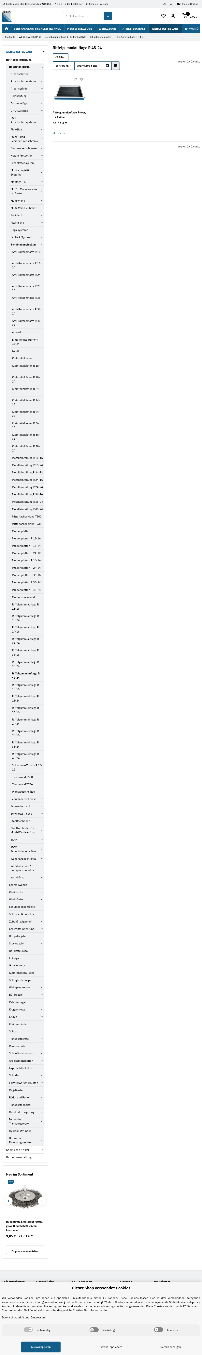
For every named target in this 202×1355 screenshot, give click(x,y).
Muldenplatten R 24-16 (26, 560)
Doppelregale (17, 936)
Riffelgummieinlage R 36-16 (25, 733)
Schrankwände (18, 885)
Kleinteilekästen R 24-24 (26, 414)
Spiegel (13, 1031)
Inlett (15, 351)
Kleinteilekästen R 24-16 (26, 402)
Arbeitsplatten (20, 74)
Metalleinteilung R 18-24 (27, 465)
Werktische (16, 892)
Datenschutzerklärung (15, 1317)
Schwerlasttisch (21, 806)
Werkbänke (17, 877)
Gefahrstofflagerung (21, 1112)
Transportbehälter (20, 1105)
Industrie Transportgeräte (19, 1121)
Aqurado (17, 332)
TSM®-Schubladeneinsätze (23, 849)
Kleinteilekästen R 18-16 (26, 368)
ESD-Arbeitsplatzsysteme (23, 120)
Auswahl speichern (110, 1347)
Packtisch (16, 215)
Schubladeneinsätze (23, 244)
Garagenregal (17, 965)
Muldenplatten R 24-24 (26, 567)
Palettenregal (17, 1002)
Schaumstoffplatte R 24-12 (27, 767)
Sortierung (62, 65)
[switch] (28, 1329)
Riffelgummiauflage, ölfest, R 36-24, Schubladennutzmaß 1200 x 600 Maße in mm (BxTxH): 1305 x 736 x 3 (69, 115)
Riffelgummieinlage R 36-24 (25, 744)
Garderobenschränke (24, 148)
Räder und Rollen (19, 1097)
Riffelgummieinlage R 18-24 (25, 698)
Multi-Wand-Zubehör (23, 208)
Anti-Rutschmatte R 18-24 (27, 265)
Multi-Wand (18, 200)
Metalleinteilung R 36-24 (27, 501)
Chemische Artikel (17, 1150)
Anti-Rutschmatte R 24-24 (27, 288)
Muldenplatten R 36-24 (26, 582)
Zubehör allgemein (20, 921)
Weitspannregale (19, 987)
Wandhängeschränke (23, 858)
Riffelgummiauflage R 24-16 (25, 629)
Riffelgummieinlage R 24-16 (25, 710)
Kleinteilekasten (22, 358)
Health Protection (22, 155)
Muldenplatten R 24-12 (26, 553)
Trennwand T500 (22, 777)
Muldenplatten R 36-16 (26, 575)
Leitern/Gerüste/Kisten (23, 1083)
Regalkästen (16, 1090)
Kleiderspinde (18, 1024)
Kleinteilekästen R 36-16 (26, 425)
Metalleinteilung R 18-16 (27, 458)
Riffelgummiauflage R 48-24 (26, 675)
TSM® (14, 839)
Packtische (17, 222)
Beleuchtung (18, 96)
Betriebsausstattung (18, 1157)
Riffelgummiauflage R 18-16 (25, 606)
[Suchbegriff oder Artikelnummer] (108, 16)
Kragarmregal (17, 1009)
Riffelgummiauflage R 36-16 (25, 652)
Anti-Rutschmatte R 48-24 (27, 323)
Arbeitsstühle (19, 88)
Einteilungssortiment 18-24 (25, 342)
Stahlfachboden (20, 821)
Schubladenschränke (23, 799)
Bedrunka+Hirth (19, 67)
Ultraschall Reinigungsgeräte (20, 1140)
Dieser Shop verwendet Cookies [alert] (101, 1288)
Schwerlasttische (21, 813)
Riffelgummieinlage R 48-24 (25, 756)
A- (171, 4)
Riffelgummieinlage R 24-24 (25, 721)
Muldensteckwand (23, 597)
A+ (164, 4)
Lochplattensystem (23, 163)
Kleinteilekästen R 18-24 (26, 379)
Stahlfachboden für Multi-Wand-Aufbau (23, 830)
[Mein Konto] (172, 16)
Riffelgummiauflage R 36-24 (25, 664)
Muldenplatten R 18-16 (26, 538)
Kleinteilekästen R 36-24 (26, 437)
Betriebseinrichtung (19, 59)
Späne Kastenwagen (21, 1053)
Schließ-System (21, 237)
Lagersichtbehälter (20, 1068)
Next (42, 1201)
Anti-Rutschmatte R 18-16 (27, 254)
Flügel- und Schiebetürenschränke (25, 139)
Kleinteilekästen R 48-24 (26, 448)
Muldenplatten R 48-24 (26, 590)
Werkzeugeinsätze (23, 791)
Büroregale (16, 994)
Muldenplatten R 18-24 (26, 546)
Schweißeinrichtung (21, 929)
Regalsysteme (19, 230)
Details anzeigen (170, 1347)
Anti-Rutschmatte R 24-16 (27, 277)
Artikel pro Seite (87, 65)
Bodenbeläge (19, 103)
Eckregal (14, 958)
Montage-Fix (18, 182)
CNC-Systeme (19, 110)
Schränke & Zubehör (21, 914)
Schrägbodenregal (20, 980)
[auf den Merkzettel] (81, 79)
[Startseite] (6, 28)
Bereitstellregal (18, 951)
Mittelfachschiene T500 (26, 516)
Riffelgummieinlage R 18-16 (25, 687)
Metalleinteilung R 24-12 (27, 472)
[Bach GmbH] (7, 16)
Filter (61, 57)
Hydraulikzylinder (20, 1131)
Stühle (13, 1017)
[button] (163, 16)
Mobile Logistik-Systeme (20, 172)
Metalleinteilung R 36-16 (27, 494)
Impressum (38, 1317)
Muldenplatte (20, 531)
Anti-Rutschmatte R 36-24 (27, 311)
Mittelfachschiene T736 (26, 524)
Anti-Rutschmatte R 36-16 (27, 300)
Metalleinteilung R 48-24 (27, 509)
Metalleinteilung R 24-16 (27, 480)
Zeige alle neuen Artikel (25, 1251)
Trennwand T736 (22, 784)
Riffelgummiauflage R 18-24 (25, 618)
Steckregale (16, 943)
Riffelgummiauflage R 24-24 (25, 641)
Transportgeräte (19, 1039)
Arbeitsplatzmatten (21, 1060)
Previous (8, 1201)
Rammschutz (17, 1046)
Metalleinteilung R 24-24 (27, 487)
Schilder (14, 1075)
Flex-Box (16, 129)
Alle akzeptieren (41, 1347)
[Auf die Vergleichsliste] (76, 79)
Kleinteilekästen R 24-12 (26, 391)
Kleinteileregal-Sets (21, 972)
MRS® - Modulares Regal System (24, 191)
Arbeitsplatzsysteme (23, 81)
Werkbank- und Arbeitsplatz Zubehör (22, 868)
